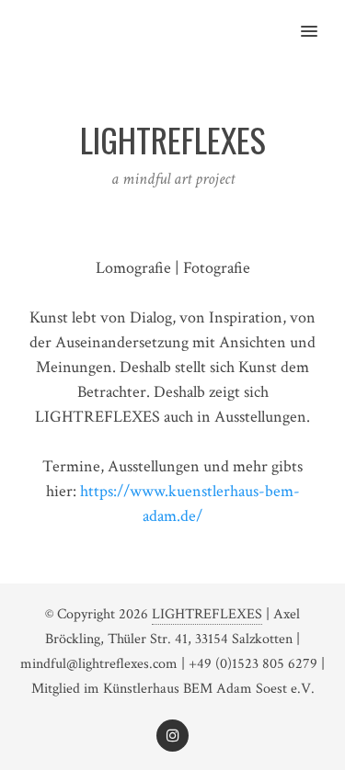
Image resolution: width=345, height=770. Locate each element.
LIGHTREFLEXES (207, 614)
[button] (319, 19)
